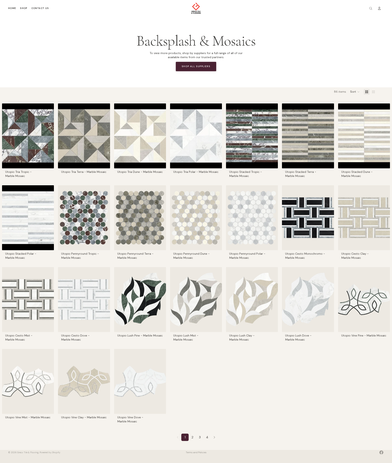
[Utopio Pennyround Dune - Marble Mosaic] (196, 217)
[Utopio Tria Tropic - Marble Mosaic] (28, 135)
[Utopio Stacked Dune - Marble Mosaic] (364, 135)
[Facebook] (381, 452)
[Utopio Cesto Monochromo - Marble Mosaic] (308, 217)
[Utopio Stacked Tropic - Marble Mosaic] (252, 135)
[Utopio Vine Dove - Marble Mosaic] (140, 381)
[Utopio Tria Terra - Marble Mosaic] (84, 135)
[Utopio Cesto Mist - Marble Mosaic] (28, 299)
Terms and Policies (196, 452)
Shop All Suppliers (196, 66)
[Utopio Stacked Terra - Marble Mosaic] (308, 135)
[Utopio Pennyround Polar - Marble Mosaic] (252, 217)
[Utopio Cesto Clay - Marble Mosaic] (364, 217)
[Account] (379, 8)
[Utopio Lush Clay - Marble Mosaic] (252, 299)
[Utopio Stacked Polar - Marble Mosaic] (28, 217)
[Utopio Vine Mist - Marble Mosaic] (28, 381)
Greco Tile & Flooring (28, 452)
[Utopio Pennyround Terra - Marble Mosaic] (140, 217)
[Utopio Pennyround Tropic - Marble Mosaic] (84, 217)
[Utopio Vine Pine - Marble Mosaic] (364, 299)
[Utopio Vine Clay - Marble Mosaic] (84, 381)
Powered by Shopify (50, 452)
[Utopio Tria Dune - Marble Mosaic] (140, 135)
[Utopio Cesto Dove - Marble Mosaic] (84, 299)
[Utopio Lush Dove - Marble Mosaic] (308, 299)
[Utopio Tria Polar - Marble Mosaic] (196, 135)
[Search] (370, 8)
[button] (355, 91)
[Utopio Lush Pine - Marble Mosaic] (140, 299)
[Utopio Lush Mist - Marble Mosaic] (196, 299)
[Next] (214, 437)
